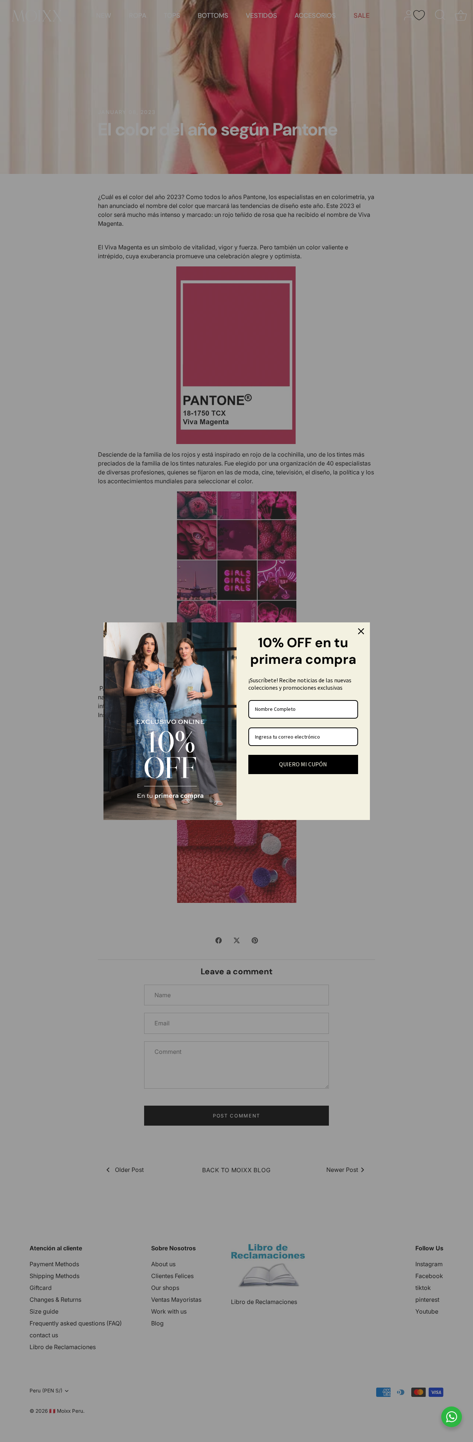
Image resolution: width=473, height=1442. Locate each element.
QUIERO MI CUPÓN (303, 764)
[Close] (361, 631)
